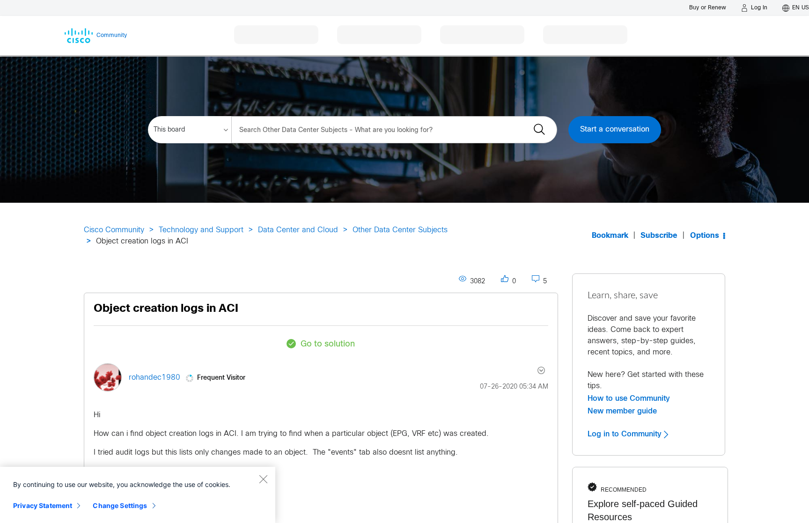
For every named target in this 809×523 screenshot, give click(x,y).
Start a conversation (614, 129)
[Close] (263, 479)
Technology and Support (201, 230)
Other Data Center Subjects (400, 230)
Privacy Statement (42, 505)
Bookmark (610, 235)
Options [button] (704, 235)
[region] (137, 495)
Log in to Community (626, 434)
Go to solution (328, 344)
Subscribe (658, 235)
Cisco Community (114, 230)
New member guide (622, 411)
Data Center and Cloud (298, 230)
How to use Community (629, 398)
